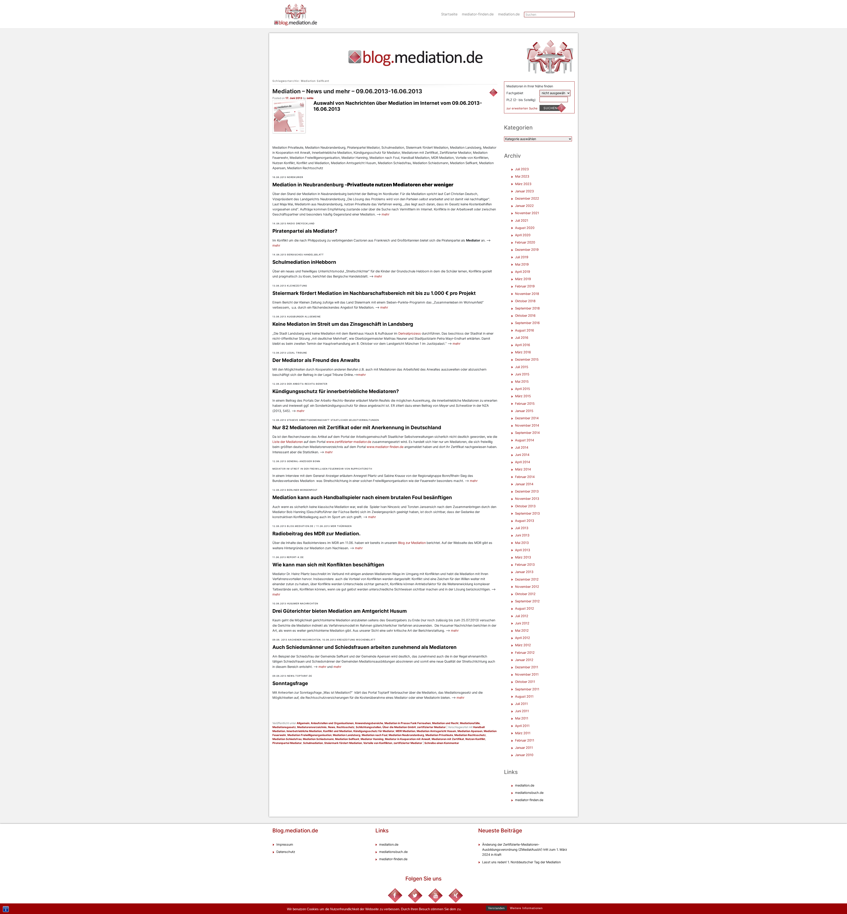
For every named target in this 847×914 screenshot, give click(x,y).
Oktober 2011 (525, 682)
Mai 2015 (522, 382)
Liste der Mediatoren (287, 442)
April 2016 (522, 345)
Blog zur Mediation (412, 543)
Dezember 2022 (527, 198)
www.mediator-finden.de (385, 447)
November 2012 (527, 587)
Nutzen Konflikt (475, 739)
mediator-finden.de (478, 14)
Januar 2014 (524, 484)
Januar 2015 (524, 411)
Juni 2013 (522, 535)
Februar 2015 (525, 404)
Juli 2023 (522, 169)
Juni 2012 (522, 623)
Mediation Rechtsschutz (470, 735)
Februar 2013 (525, 565)
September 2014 (527, 433)
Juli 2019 (521, 257)
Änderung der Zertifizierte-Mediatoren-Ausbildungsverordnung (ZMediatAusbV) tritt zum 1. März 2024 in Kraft (524, 850)
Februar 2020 (525, 242)
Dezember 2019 (527, 250)
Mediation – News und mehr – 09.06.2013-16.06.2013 (347, 91)
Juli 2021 (521, 221)
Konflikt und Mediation (337, 731)
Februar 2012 (525, 653)
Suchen (550, 108)
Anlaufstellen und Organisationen (332, 723)
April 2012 (522, 638)
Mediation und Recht (445, 723)
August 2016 (524, 330)
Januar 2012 (524, 660)
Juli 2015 (521, 367)
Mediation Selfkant (347, 739)
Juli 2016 (521, 338)
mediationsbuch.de (529, 793)
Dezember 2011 (526, 667)
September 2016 (527, 323)
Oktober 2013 (525, 506)
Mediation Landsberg (346, 735)
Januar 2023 (524, 191)
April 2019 (522, 272)
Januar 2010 (524, 755)
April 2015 (522, 389)
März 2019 (523, 279)
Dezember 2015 (527, 359)
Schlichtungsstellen (368, 727)
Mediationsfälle (470, 723)
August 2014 (524, 440)
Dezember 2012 (527, 579)
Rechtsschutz (345, 727)
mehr (385, 214)
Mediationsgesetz (284, 727)
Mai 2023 (522, 176)
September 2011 (527, 689)
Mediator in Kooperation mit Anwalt (407, 739)
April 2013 (522, 550)
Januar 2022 (524, 206)
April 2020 (522, 235)
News (331, 727)
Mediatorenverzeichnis (312, 727)
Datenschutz (285, 852)
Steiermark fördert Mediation (343, 743)
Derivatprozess (410, 333)
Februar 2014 (525, 477)
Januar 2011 (524, 748)
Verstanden (496, 908)
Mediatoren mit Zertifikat (448, 739)
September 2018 (527, 308)
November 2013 (527, 499)
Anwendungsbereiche (369, 723)
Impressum (284, 845)
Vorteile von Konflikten (377, 743)
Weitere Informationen (526, 908)
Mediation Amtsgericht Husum (436, 731)
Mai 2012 (522, 631)
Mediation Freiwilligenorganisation (309, 735)
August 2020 (524, 228)
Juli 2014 (521, 448)
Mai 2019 (522, 264)
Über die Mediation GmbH (399, 727)
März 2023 (523, 184)
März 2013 (523, 557)
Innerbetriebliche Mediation (304, 731)
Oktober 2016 (525, 316)
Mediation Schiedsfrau (287, 739)
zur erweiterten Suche (522, 108)
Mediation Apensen (469, 731)
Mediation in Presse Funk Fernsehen (407, 723)
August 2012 (524, 609)
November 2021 (527, 213)
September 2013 (527, 513)
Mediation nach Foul (374, 735)
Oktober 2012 (525, 594)
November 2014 (527, 425)
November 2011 (527, 674)
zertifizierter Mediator (431, 727)
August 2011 (524, 697)
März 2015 (523, 396)
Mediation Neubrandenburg (406, 735)
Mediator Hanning (372, 739)
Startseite (449, 14)
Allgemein (303, 723)
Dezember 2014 (527, 418)
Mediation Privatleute (439, 735)
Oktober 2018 (525, 301)
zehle (310, 98)
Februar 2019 (525, 286)
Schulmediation (313, 743)
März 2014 (523, 469)
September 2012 (527, 601)
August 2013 (524, 521)
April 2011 (522, 726)
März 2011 (522, 733)
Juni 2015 (522, 374)
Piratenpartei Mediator (287, 743)
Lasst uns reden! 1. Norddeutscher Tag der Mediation (521, 862)
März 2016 (523, 352)
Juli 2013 (521, 528)
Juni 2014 (522, 455)
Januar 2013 (524, 572)
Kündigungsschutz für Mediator (373, 731)
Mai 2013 (522, 543)
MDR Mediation (405, 731)
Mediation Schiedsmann (318, 739)
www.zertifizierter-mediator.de (348, 442)
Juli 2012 (521, 616)
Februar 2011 (524, 740)
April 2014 (522, 462)
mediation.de (509, 14)
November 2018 (527, 294)
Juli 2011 (521, 704)
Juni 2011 (522, 711)
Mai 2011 (521, 718)
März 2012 (523, 645)
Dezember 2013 (527, 491)
